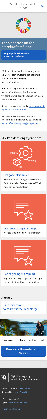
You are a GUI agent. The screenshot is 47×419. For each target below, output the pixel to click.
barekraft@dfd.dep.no (17, 402)
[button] (4, 6)
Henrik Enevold (20, 392)
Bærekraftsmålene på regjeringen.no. (20, 123)
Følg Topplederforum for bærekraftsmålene (16, 55)
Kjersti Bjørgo (24, 388)
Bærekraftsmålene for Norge (23, 351)
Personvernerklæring (10, 409)
